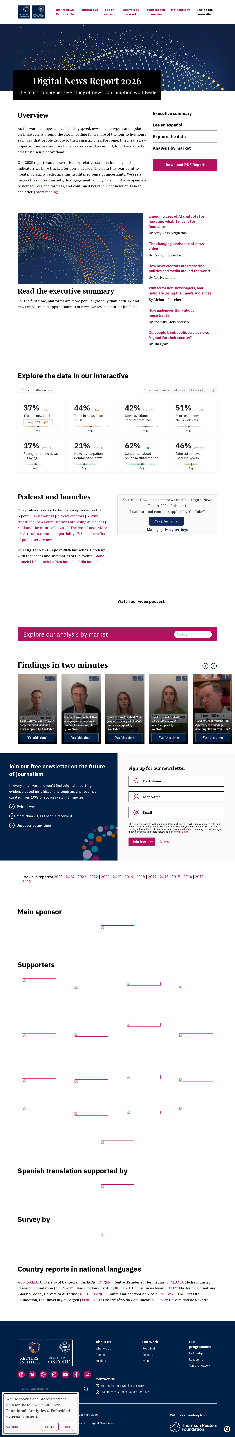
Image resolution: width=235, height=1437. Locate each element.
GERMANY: (65, 1288)
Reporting (148, 1348)
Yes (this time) (167, 521)
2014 (187, 876)
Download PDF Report (185, 164)
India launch (88, 561)
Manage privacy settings (167, 529)
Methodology (180, 10)
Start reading (47, 191)
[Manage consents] (227, 1429)
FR (108, 1282)
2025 (58, 876)
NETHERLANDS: (93, 1293)
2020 (117, 876)
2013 (199, 876)
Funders (101, 1361)
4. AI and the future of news (41, 527)
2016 (164, 876)
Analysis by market (172, 148)
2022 (93, 876)
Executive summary (172, 113)
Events (146, 1361)
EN (100, 1282)
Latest (165, 841)
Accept (66, 1426)
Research (148, 1354)
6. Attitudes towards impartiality (47, 533)
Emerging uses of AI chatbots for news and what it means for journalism (176, 221)
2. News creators (70, 515)
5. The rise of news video (87, 527)
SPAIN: (162, 1299)
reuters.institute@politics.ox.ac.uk (122, 1386)
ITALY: (172, 1288)
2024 (70, 876)
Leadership (196, 1359)
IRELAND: (123, 1288)
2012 (26, 881)
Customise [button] (12, 1426)
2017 (152, 876)
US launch (40, 561)
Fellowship (196, 1353)
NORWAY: (168, 1293)
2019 (128, 876)
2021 (105, 876)
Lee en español (167, 125)
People (100, 1354)
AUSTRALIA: (28, 1282)
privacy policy (180, 831)
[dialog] (40, 1413)
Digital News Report (103, 1423)
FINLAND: (175, 1282)
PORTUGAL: (92, 1299)
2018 (140, 876)
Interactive (90, 10)
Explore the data (169, 136)
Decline (49, 1426)
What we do (103, 1348)
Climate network (199, 1365)
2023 (81, 876)
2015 (175, 876)
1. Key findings (42, 515)
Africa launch (63, 561)
